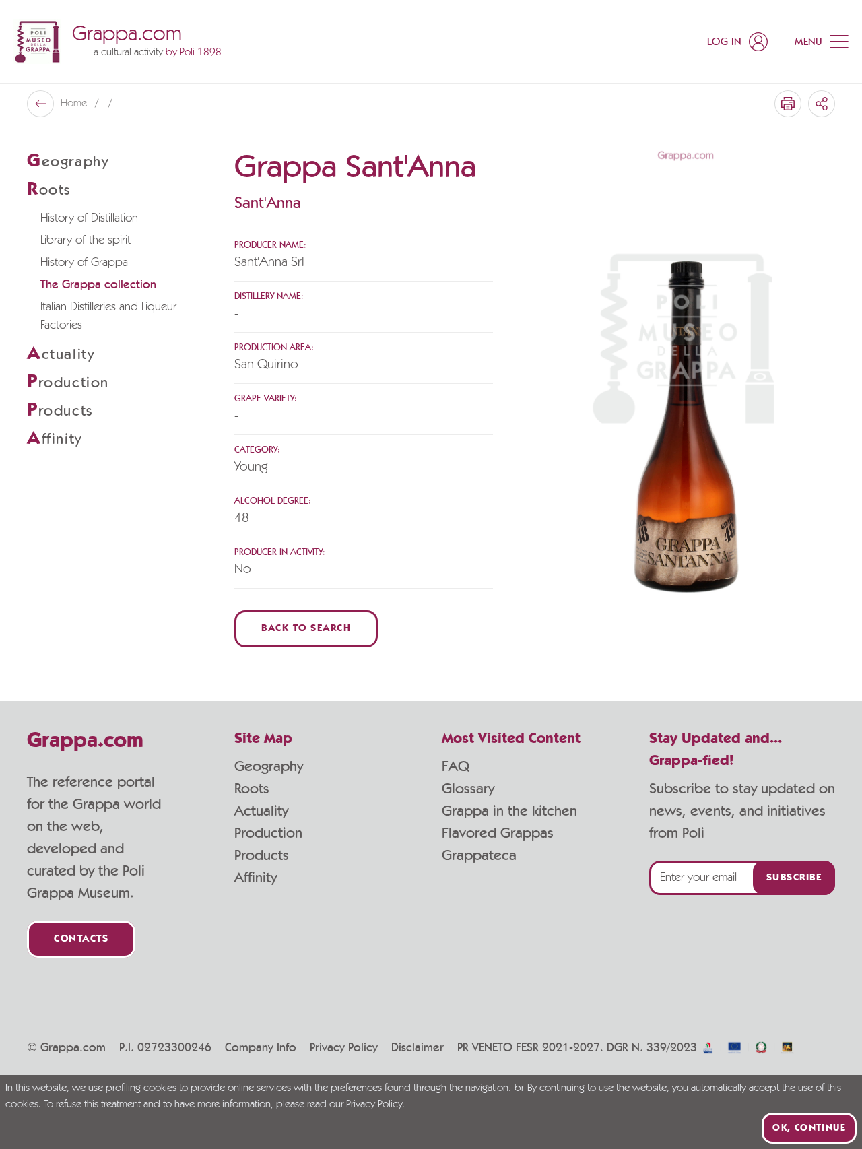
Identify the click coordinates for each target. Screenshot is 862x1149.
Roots (251, 788)
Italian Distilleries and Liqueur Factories (108, 316)
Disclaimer (417, 1048)
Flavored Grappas (498, 833)
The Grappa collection (98, 285)
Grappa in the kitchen (509, 810)
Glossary (468, 788)
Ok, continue (809, 1128)
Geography (268, 766)
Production (268, 833)
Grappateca (479, 855)
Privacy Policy (344, 1048)
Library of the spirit (85, 240)
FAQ (455, 766)
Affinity (255, 877)
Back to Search (306, 629)
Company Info (260, 1048)
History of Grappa (84, 263)
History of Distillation (89, 218)
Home (75, 103)
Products (261, 855)
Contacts (81, 939)
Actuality (261, 810)
